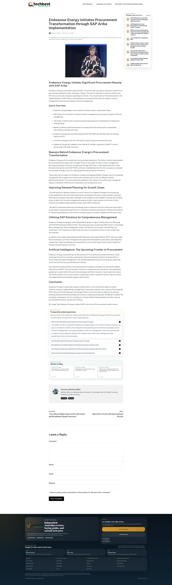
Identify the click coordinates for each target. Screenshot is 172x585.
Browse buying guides (123, 529)
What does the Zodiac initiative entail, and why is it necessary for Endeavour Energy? (72, 321)
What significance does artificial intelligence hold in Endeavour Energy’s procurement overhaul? (75, 344)
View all (148, 15)
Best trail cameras (29, 566)
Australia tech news (30, 563)
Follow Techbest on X (106, 541)
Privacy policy (89, 566)
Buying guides (59, 560)
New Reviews (87, 4)
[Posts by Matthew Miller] (50, 33)
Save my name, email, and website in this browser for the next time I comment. (80, 492)
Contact (57, 568)
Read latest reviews (123, 534)
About (143, 578)
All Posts (64, 398)
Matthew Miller (56, 33)
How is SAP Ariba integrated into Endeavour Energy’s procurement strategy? (70, 340)
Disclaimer (88, 563)
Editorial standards (90, 560)
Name (52, 465)
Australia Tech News (104, 4)
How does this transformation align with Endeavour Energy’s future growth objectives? (73, 353)
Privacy (145, 578)
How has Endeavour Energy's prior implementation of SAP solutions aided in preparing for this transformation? (79, 348)
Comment (53, 441)
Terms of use (89, 568)
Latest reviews (59, 563)
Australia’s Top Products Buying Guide (129, 4)
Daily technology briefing (121, 560)
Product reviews (29, 560)
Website (71, 398)
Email (51, 474)
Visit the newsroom (106, 538)
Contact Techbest (105, 540)
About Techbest (29, 568)
